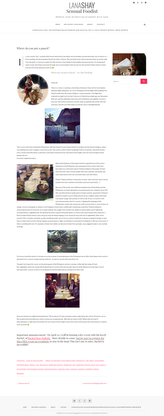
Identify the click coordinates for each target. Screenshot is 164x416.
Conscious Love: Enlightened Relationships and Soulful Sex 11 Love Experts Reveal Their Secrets (80, 30)
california (99, 360)
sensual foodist (78, 369)
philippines (21, 369)
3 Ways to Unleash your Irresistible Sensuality (65, 360)
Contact (101, 24)
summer (89, 369)
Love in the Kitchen (34, 360)
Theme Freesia (86, 413)
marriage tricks (83, 365)
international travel (26, 365)
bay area (89, 360)
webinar (20, 373)
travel (96, 369)
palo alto (95, 365)
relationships (51, 369)
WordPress (104, 413)
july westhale (42, 365)
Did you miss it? (23, 383)
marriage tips (70, 365)
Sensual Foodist (82, 11)
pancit (103, 365)
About (90, 24)
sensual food (64, 369)
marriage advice (56, 365)
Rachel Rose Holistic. (39, 338)
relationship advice (35, 369)
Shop (58, 24)
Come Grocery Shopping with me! (95, 383)
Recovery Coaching (73, 24)
